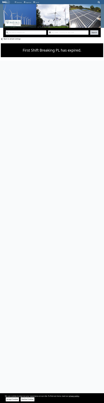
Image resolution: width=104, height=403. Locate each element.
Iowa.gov (7, 2)
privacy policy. (74, 396)
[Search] (99, 3)
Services (19, 2)
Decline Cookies (27, 399)
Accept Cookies (12, 399)
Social (37, 2)
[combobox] (26, 32)
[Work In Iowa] (52, 16)
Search (94, 32)
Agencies (28, 2)
